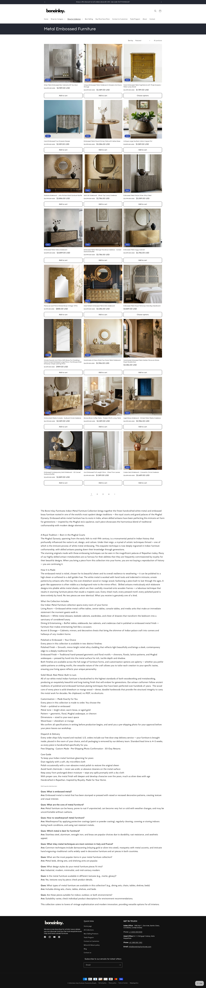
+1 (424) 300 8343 (135, 932)
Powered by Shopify (90, 983)
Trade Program (89, 937)
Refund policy (103, 983)
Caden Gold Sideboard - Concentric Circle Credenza (141, 472)
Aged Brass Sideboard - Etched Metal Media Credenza (142, 418)
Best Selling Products (91, 934)
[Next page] (114, 494)
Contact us (87, 953)
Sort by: (130, 40)
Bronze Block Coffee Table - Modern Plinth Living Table (102, 418)
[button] (57, 19)
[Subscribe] (119, 964)
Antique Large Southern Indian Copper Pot (137, 141)
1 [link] (91, 494)
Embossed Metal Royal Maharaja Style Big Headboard (141, 306)
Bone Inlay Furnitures (79, 983)
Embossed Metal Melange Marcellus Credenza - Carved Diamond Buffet (102, 250)
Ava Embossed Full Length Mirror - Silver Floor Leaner (102, 472)
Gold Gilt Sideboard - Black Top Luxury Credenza (100, 195)
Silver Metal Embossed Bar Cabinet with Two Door (61, 85)
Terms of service (123, 983)
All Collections (89, 930)
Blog (85, 949)
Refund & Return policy (92, 945)
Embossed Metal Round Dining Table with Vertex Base (102, 141)
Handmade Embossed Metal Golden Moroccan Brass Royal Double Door (141, 361)
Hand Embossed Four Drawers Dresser (57, 141)
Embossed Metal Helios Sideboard (55, 250)
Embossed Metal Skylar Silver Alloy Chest (137, 195)
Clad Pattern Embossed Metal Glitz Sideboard (99, 306)
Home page (88, 926)
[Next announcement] (161, 2)
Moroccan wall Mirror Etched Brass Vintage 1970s (60, 306)
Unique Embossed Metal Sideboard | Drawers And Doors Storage (103, 86)
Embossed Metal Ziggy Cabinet (134, 250)
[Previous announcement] (44, 2)
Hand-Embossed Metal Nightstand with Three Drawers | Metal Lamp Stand (142, 86)
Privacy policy (112, 983)
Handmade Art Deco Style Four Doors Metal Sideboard (102, 360)
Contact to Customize (91, 941)
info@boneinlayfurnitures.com (140, 947)
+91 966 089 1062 (135, 942)
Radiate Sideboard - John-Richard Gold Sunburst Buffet (63, 195)
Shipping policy (134, 983)
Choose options (143, 96)
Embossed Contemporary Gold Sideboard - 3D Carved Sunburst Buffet (62, 473)
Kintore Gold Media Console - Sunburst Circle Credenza (62, 418)
